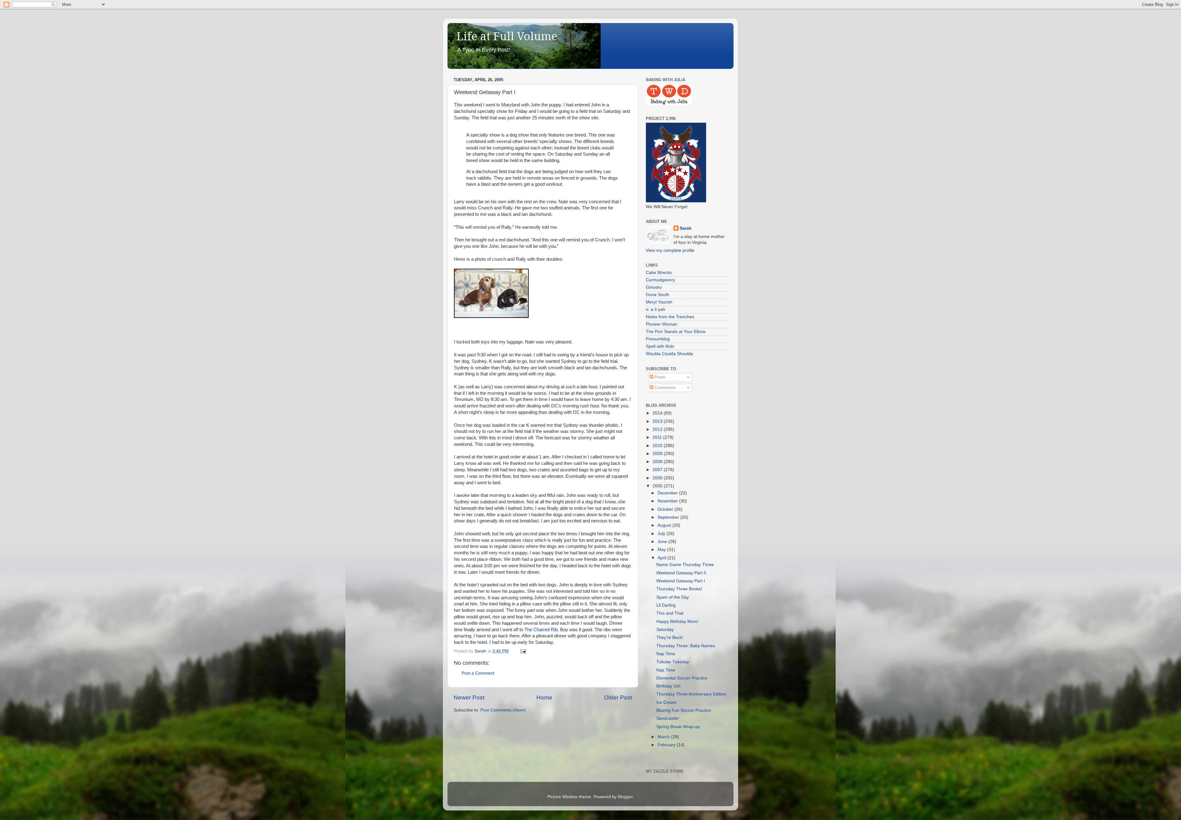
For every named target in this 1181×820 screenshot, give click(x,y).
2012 (658, 429)
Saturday (665, 629)
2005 (658, 486)
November (668, 501)
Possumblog (658, 339)
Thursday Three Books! (679, 589)
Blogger (625, 796)
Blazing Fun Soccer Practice (683, 710)
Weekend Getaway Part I (680, 581)
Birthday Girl (668, 686)
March (664, 737)
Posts (659, 377)
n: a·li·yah (655, 309)
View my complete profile (670, 250)
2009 (658, 453)
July (662, 533)
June (663, 541)
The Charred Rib (541, 629)
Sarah (686, 228)
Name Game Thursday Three (685, 564)
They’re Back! (669, 637)
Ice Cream (666, 702)
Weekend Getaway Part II (681, 573)
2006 (658, 478)
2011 (658, 437)
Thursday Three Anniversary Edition (691, 694)
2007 (658, 469)
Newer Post (469, 697)
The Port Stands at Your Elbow (676, 331)
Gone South (657, 294)
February (667, 745)
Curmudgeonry (660, 280)
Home (544, 697)
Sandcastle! (667, 718)
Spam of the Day (672, 597)
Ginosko (654, 287)
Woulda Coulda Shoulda (669, 353)
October (666, 509)
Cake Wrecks (659, 272)
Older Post (618, 697)
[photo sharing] (491, 316)
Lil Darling (666, 605)
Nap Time (665, 654)
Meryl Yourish (659, 302)
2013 (658, 421)
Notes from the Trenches (670, 317)
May (662, 549)
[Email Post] (522, 651)
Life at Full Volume (507, 36)
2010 (658, 445)
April (662, 558)
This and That (669, 613)
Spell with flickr (660, 346)
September (669, 517)
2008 (658, 461)
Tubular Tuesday (672, 662)
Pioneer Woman (661, 324)
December (668, 493)
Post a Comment (478, 673)
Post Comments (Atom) (503, 710)
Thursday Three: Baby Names (685, 646)
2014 (658, 413)
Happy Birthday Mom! (677, 621)
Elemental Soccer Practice (681, 678)
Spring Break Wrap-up (678, 726)
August (665, 525)
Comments (664, 387)
